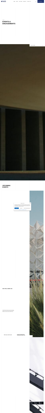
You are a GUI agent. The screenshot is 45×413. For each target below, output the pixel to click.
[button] (30, 203)
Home (14, 1)
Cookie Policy (20, 209)
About (17, 1)
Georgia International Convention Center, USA (21, 335)
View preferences (27, 208)
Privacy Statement (23, 209)
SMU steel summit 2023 (7, 288)
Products (24, 1)
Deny (21, 208)
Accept (16, 208)
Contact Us (29, 1)
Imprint (25, 209)
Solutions (20, 1)
